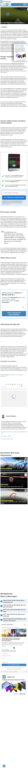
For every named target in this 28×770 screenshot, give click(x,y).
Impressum (11, 671)
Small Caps (4, 26)
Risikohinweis (16, 671)
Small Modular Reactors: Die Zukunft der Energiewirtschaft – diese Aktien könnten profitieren (11, 639)
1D (5, 384)
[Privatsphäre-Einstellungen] (4, 766)
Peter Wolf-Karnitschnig (19, 474)
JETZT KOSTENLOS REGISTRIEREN (14, 313)
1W (8, 384)
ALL (22, 384)
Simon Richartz (23, 8)
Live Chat (22, 368)
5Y (19, 384)
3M (12, 384)
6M (15, 384)
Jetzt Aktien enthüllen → (14, 664)
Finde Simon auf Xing (6, 436)
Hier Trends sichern (21, 60)
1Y (17, 384)
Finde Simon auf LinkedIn (7, 439)
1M (10, 384)
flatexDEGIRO (3, 29)
